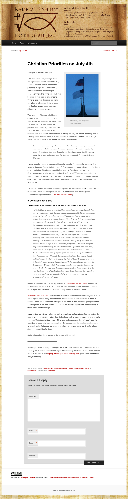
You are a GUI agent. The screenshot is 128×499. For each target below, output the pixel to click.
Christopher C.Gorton (27, 477)
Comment (33, 396)
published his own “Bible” (78, 283)
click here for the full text (62, 194)
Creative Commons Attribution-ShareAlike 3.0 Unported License (71, 477)
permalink (51, 370)
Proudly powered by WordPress (64, 490)
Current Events (73, 368)
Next (114, 50)
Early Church (84, 368)
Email (33, 443)
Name (33, 431)
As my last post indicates (38, 295)
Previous (106, 50)
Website (32, 455)
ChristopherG (32, 370)
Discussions (32, 43)
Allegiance (48, 368)
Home (14, 43)
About (22, 43)
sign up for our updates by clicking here (63, 353)
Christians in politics (59, 368)
